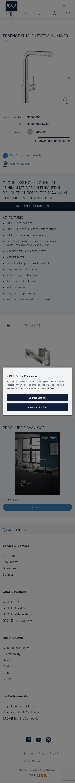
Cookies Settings (37, 398)
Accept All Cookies (37, 407)
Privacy (50, 388)
